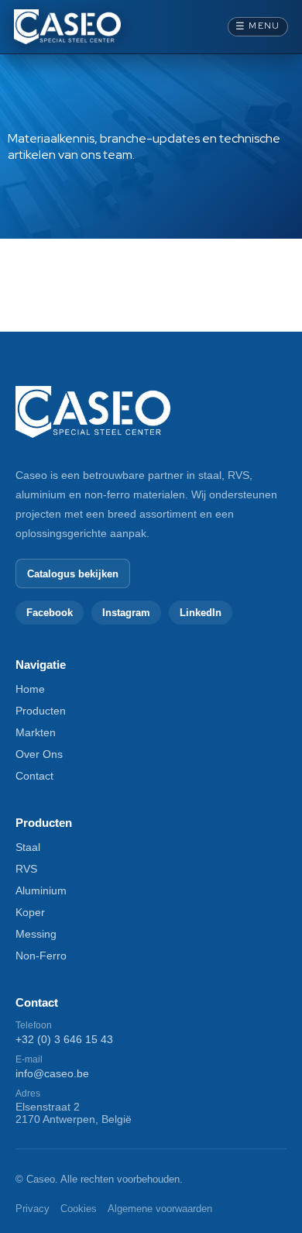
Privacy (32, 1208)
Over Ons (39, 754)
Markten (35, 732)
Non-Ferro (41, 955)
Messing (36, 934)
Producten (40, 710)
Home (30, 689)
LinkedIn (200, 612)
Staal (27, 847)
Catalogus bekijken (72, 574)
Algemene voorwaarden (160, 1208)
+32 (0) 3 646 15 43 (64, 1039)
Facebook (49, 612)
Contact (34, 776)
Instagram (126, 612)
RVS (26, 869)
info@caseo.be (52, 1073)
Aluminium (41, 890)
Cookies (78, 1208)
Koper (30, 912)
